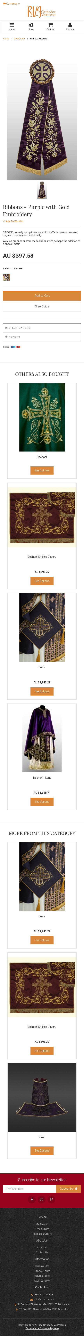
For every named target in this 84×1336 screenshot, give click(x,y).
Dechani (42, 457)
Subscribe (67, 1188)
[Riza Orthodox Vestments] (42, 11)
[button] (13, 221)
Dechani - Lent (42, 777)
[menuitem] (12, 347)
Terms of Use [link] (42, 1266)
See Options (42, 470)
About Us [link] (42, 1247)
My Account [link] (42, 1224)
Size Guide (42, 306)
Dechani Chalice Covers (42, 556)
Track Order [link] (42, 1228)
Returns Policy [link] (42, 1275)
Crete (41, 667)
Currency (12, 3)
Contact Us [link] (42, 1252)
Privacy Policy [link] (42, 1270)
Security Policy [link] (42, 1280)
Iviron (42, 1137)
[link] (32, 1199)
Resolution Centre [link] (42, 1233)
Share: (7, 347)
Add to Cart (42, 295)
